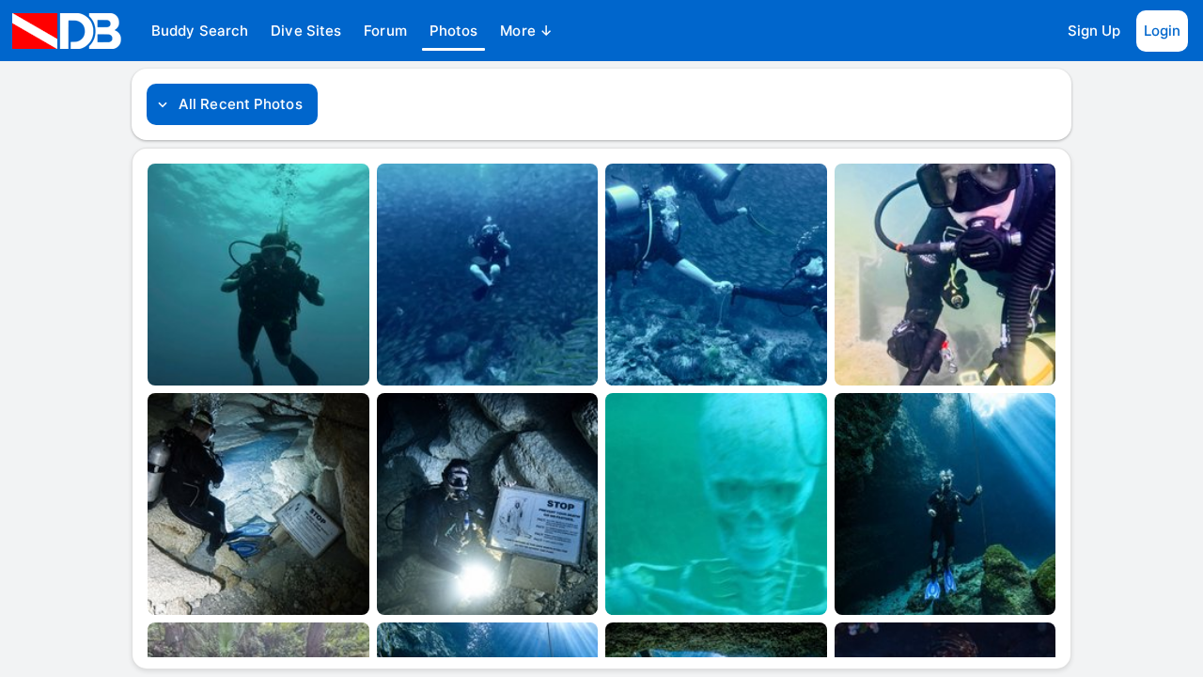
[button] (200, 31)
